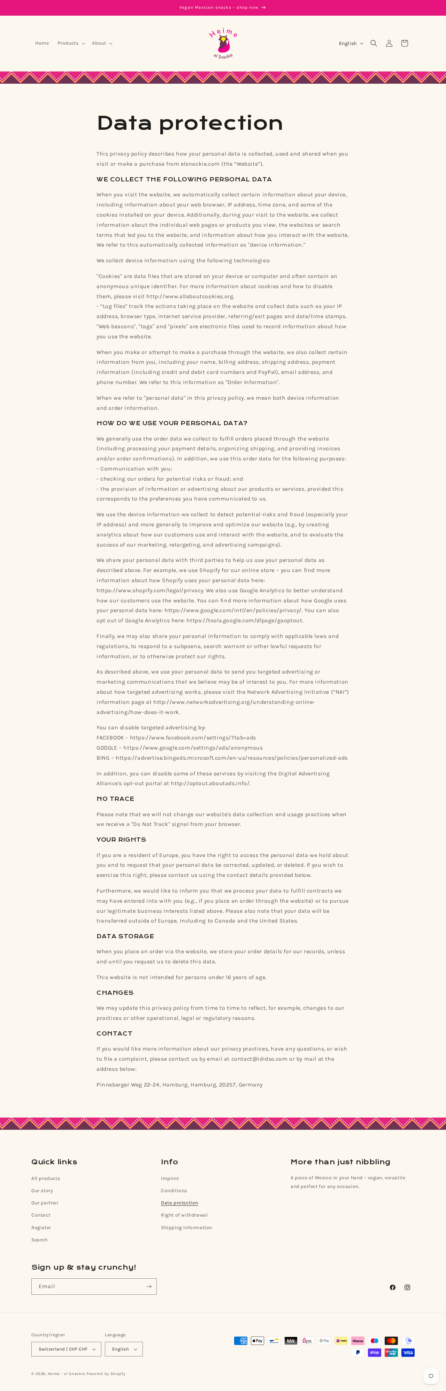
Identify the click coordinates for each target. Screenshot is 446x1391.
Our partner (45, 1203)
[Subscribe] (148, 1286)
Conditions (174, 1191)
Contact (40, 1215)
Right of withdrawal (184, 1215)
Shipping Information (186, 1228)
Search (39, 1240)
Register (41, 1228)
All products (45, 1178)
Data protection (179, 1203)
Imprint (170, 1178)
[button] (70, 43)
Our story (42, 1191)
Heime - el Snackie (66, 1373)
